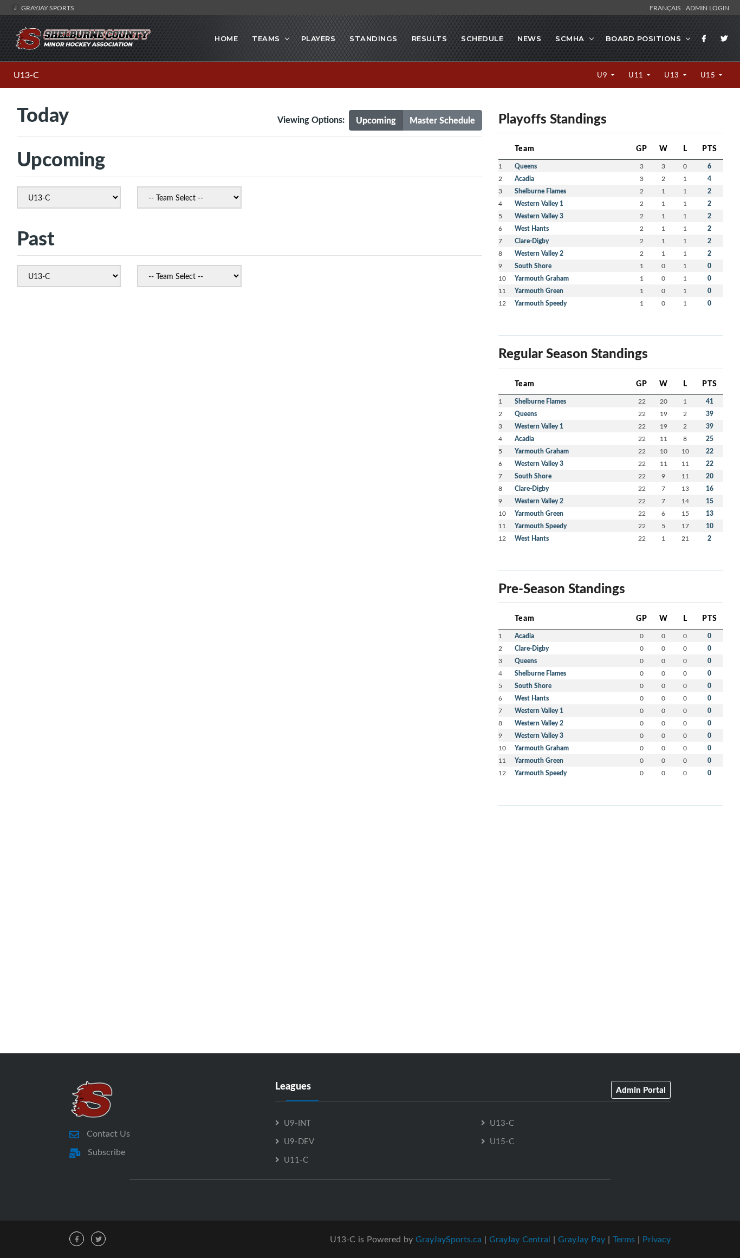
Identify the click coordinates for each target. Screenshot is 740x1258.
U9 (603, 75)
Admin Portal (641, 1089)
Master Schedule (442, 120)
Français (667, 7)
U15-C (502, 1141)
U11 (636, 75)
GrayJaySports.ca (449, 1239)
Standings (373, 38)
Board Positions (643, 38)
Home (226, 38)
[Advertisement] (610, 890)
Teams (266, 38)
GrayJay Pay (581, 1239)
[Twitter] (724, 38)
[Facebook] (704, 38)
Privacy (656, 1239)
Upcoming (376, 120)
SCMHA (570, 38)
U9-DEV (299, 1141)
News (529, 38)
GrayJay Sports (47, 7)
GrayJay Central (519, 1239)
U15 (708, 75)
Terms (624, 1239)
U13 (672, 75)
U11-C (296, 1159)
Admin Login (707, 7)
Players (318, 38)
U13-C (26, 75)
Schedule (482, 38)
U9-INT (297, 1122)
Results (429, 38)
